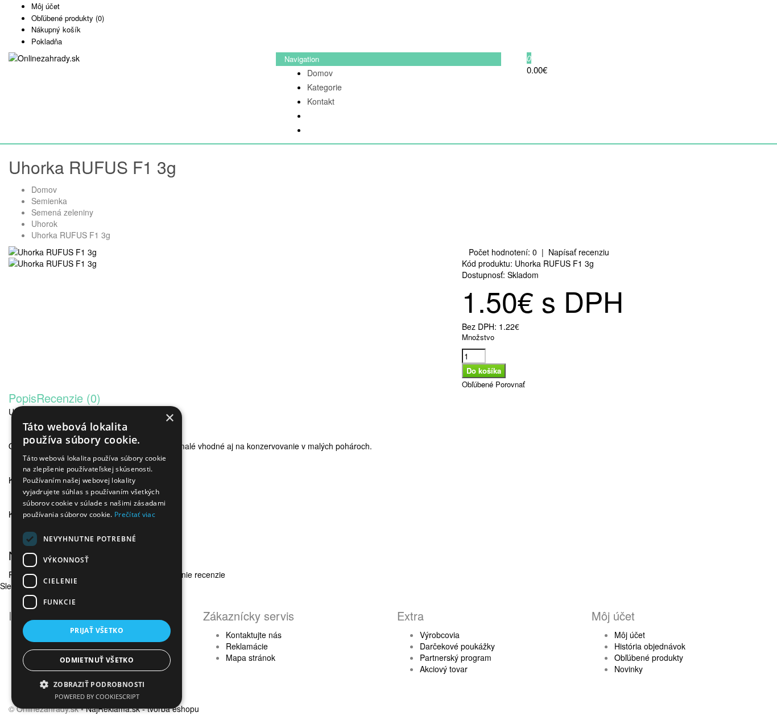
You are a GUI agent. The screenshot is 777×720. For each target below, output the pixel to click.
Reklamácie (247, 646)
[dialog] (96, 557)
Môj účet (629, 634)
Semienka (49, 200)
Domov (320, 72)
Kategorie (324, 87)
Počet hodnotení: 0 (503, 252)
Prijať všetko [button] (96, 630)
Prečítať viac (134, 514)
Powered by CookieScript (97, 696)
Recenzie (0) (68, 398)
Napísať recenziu (578, 252)
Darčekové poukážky (457, 646)
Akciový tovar (444, 669)
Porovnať (510, 384)
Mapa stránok (250, 657)
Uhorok (44, 223)
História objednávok (649, 646)
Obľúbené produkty (648, 657)
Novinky (628, 669)
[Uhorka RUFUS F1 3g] (53, 252)
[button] (97, 683)
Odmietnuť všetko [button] (97, 660)
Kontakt (320, 101)
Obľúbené (477, 384)
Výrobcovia (440, 634)
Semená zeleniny (62, 212)
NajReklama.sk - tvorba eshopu (142, 708)
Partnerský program (455, 657)
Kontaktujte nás (254, 634)
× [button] (169, 418)
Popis (22, 398)
